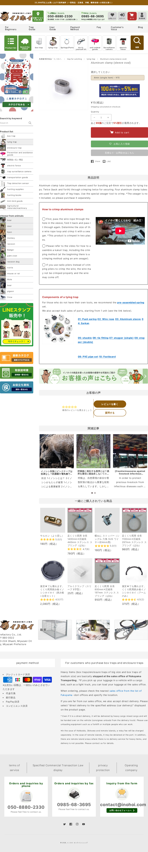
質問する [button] (110, 412)
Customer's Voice (117, 28)
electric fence (123, 48)
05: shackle (85, 337)
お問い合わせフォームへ (120, 810)
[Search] (30, 123)
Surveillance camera (109, 48)
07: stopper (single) (121, 337)
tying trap (53, 47)
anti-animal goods (95, 48)
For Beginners (10, 28)
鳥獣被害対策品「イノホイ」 (51, 59)
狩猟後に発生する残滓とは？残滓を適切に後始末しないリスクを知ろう (93, 474)
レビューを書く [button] (109, 404)
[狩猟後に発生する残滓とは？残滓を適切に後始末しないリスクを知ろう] (93, 451)
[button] (92, 493)
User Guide (52, 28)
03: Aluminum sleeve (128, 319)
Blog (140, 27)
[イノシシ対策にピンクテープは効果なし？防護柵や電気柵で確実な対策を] (57, 451)
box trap (39, 47)
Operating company (131, 767)
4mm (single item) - (107, 77)
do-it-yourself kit (81, 48)
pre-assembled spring (130, 302)
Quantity (95, 112)
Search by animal (24, 48)
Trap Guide (32, 28)
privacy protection (103, 767)
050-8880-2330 (26, 807)
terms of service (14, 767)
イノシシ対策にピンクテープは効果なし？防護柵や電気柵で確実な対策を (56, 474)
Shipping (95, 107)
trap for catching (74, 59)
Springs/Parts (67, 47)
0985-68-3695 (74, 804)
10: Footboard (107, 356)
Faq (99, 27)
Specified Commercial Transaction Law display (58, 767)
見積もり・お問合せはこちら (119, 152)
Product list (10, 48)
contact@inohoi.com (123, 804)
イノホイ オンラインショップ (77, 842)
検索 (137, 47)
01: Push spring (87, 319)
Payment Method (75, 28)
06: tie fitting (101, 337)
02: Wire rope (105, 319)
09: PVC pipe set (88, 356)
